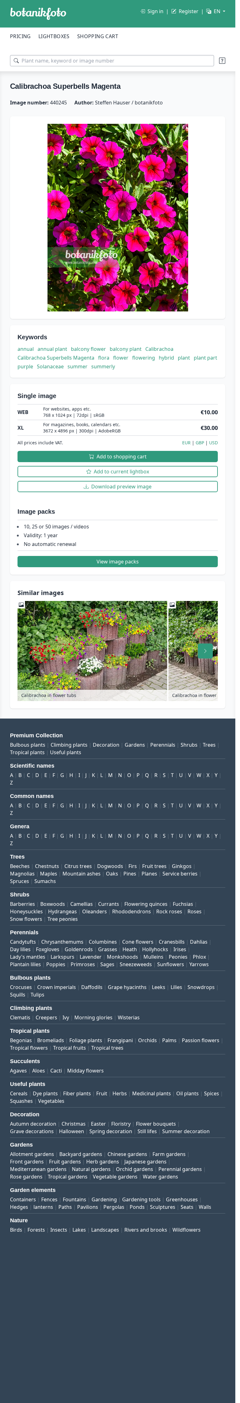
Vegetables (51, 1101)
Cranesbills (172, 941)
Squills (17, 994)
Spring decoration (110, 1131)
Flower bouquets (156, 1123)
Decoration (106, 744)
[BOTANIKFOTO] (38, 14)
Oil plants (187, 1093)
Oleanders (94, 911)
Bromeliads (50, 1040)
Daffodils (91, 987)
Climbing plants (69, 744)
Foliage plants (85, 1040)
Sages (107, 964)
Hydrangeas (62, 911)
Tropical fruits (69, 1047)
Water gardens (160, 1176)
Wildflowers (186, 1229)
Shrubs (189, 744)
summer (78, 366)
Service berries (180, 873)
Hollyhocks (155, 949)
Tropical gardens (68, 1176)
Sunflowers (170, 964)
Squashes (21, 1101)
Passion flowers (200, 1040)
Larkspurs (62, 956)
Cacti (56, 1070)
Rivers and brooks (145, 1229)
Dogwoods (110, 866)
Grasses (107, 949)
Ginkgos (182, 866)
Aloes (38, 1070)
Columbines (103, 941)
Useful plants (65, 752)
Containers (23, 1199)
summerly (103, 366)
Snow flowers (26, 919)
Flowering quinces (146, 904)
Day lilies (20, 949)
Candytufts (23, 941)
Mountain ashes (81, 873)
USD (213, 443)
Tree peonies (63, 919)
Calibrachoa (159, 349)
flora (103, 357)
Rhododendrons (131, 911)
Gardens (135, 744)
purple (25, 366)
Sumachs (45, 881)
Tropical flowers (29, 1047)
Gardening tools (141, 1199)
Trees (209, 744)
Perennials (162, 744)
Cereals (19, 1093)
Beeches (20, 866)
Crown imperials (56, 987)
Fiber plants (77, 1093)
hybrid (166, 357)
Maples (48, 873)
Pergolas (113, 1207)
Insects (58, 1229)
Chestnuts (47, 866)
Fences (49, 1199)
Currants (108, 904)
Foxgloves (47, 949)
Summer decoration (186, 1131)
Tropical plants (27, 752)
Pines (129, 873)
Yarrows (199, 964)
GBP (200, 443)
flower (120, 357)
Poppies (55, 964)
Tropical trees (107, 1047)
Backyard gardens (80, 1154)
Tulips (37, 994)
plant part (205, 357)
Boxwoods (52, 904)
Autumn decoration (33, 1123)
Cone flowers (137, 941)
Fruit (101, 1093)
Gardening (104, 1199)
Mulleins (153, 956)
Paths (65, 1207)
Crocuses (21, 987)
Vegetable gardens (115, 1176)
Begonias (21, 1040)
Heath (129, 949)
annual (26, 349)
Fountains (74, 1199)
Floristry (121, 1123)
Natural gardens (91, 1169)
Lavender (91, 956)
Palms (169, 1040)
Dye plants (45, 1093)
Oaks (112, 873)
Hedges (19, 1207)
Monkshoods (122, 956)
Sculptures (162, 1207)
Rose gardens (26, 1176)
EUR (186, 443)
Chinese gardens (127, 1154)
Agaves (18, 1070)
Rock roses (169, 911)
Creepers (46, 1017)
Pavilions (87, 1207)
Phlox (199, 956)
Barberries (22, 904)
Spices (211, 1093)
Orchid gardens (134, 1169)
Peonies (178, 956)
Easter (98, 1123)
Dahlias (199, 941)
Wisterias (129, 1017)
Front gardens (27, 1161)
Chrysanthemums (62, 941)
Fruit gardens (65, 1161)
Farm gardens (169, 1154)
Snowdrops (201, 987)
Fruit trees (154, 866)
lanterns (43, 1207)
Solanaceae (50, 366)
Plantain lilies (25, 964)
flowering (143, 357)
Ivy (65, 1017)
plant (184, 357)
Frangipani (120, 1040)
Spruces (19, 881)
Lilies (176, 987)
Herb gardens (102, 1161)
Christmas (74, 1123)
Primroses (83, 964)
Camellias (81, 904)
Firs (132, 866)
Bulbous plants (27, 744)
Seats (187, 1207)
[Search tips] (222, 61)
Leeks (158, 987)
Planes (149, 873)
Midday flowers (85, 1070)
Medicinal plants (151, 1093)
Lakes (79, 1229)
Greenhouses (182, 1199)
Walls (205, 1207)
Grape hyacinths (127, 987)
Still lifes (147, 1131)
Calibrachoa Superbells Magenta (56, 357)
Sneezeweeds (136, 964)
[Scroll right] (205, 651)
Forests (36, 1229)
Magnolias (22, 873)
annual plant (52, 349)
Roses (195, 911)
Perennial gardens (180, 1169)
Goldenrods (79, 949)
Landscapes (105, 1229)
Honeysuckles (26, 911)
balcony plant (126, 349)
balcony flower (88, 349)
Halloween (71, 1131)
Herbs (119, 1093)
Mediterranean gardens (38, 1169)
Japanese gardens (145, 1161)
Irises (179, 949)
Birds (16, 1229)
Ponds (137, 1207)
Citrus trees (78, 866)
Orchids (147, 1040)
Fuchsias (183, 904)
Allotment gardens (32, 1154)
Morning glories (93, 1017)
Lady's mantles (27, 956)
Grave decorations (32, 1131)
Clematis (20, 1017)
